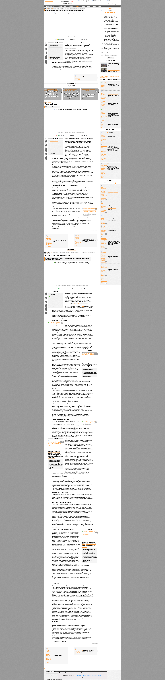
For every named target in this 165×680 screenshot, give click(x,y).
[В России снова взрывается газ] (104, 125)
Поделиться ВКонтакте (46, 45)
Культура (94, 6)
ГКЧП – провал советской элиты (117, 4)
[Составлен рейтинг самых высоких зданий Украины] (104, 219)
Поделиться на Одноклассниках (46, 53)
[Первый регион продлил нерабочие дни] (104, 104)
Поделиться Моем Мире (46, 49)
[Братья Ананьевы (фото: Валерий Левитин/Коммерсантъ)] (55, 323)
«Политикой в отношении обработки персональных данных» (88, 675)
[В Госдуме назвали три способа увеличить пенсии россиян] (104, 86)
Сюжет (110, 8)
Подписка (65, 3)
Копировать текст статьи (46, 63)
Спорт (88, 6)
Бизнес (83, 6)
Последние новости (110, 13)
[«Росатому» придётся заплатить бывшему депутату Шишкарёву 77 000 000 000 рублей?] (49, 241)
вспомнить (61, 313)
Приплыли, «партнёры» (89, 2)
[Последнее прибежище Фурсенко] (78, 77)
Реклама (70, 3)
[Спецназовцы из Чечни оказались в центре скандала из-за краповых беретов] (104, 137)
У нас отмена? (52, 153)
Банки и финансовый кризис (80, 303)
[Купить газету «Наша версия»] (62, 2)
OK (82, 677)
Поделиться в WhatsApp (46, 56)
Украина (60, 6)
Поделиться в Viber (46, 58)
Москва (99, 6)
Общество (78, 6)
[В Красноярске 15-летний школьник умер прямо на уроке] (104, 95)
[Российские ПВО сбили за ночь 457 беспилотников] (78, 651)
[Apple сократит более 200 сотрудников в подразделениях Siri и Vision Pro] (78, 240)
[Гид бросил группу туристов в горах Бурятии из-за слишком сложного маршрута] (104, 207)
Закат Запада (101, 3)
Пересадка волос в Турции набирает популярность (54, 58)
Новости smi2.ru (47, 668)
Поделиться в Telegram (46, 61)
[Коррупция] (104, 10)
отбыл (82, 306)
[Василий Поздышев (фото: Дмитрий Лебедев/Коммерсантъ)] (89, 422)
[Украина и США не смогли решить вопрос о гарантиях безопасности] (89, 358)
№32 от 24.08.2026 (66, 1)
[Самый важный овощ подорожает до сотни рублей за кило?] (104, 230)
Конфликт (71, 6)
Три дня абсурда (53, 306)
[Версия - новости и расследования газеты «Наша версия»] (52, 3)
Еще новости (110, 57)
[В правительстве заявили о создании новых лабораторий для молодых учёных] (104, 115)
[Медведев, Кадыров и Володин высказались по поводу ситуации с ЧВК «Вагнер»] (89, 536)
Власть (65, 6)
